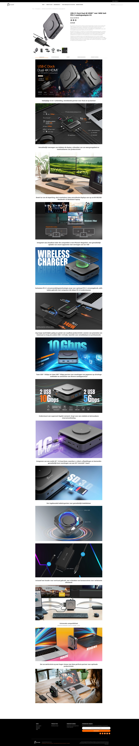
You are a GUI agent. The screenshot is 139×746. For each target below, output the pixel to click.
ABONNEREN (96, 730)
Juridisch (68, 743)
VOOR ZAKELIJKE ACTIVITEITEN (68, 4)
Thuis (33, 8)
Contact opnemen (70, 727)
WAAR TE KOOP (49, 4)
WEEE (37, 729)
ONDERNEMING (57, 4)
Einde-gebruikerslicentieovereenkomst (60, 743)
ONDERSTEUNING (79, 4)
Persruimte (38, 727)
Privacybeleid (44, 743)
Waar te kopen (38, 725)
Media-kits (38, 728)
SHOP (43, 4)
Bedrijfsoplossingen (54, 725)
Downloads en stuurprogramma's (73, 725)
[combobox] (118, 4)
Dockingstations (37, 8)
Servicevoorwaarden (50, 743)
